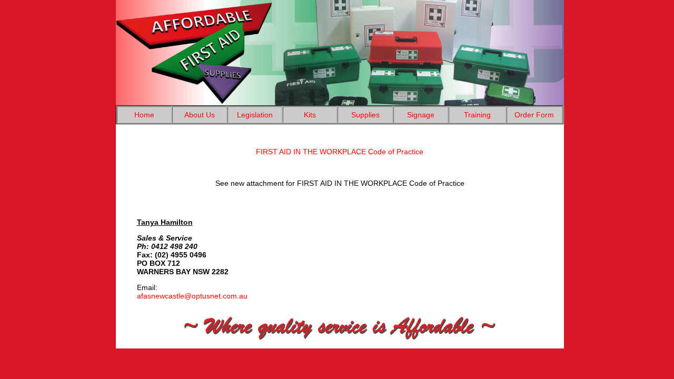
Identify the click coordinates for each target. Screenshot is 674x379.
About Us (199, 115)
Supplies (365, 115)
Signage (420, 115)
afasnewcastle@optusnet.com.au (192, 296)
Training (477, 115)
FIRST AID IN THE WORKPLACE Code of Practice (339, 151)
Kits (310, 115)
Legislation (255, 115)
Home (144, 115)
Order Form (534, 115)
